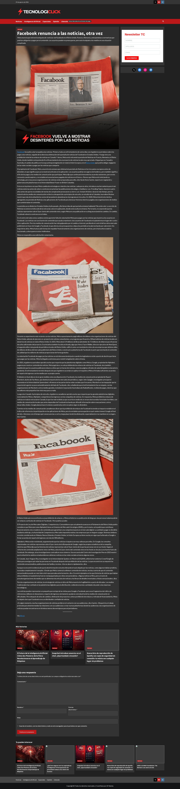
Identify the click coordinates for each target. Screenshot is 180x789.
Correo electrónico (72, 708)
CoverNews (100, 786)
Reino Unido (90, 163)
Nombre (20, 707)
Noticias (19, 21)
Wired (22, 616)
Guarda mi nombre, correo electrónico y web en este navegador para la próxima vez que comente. (53, 726)
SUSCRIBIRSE (131, 58)
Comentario (22, 681)
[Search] (163, 21)
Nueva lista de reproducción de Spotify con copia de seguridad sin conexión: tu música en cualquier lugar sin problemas (120, 767)
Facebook (20, 152)
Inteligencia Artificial (32, 21)
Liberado (76, 21)
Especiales (47, 21)
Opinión (56, 21)
